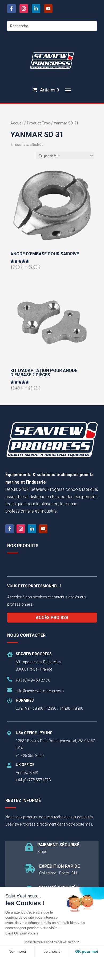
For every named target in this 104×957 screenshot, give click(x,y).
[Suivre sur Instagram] (23, 8)
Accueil (16, 123)
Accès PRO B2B (52, 617)
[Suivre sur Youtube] (48, 8)
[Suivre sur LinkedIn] (36, 8)
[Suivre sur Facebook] (11, 8)
